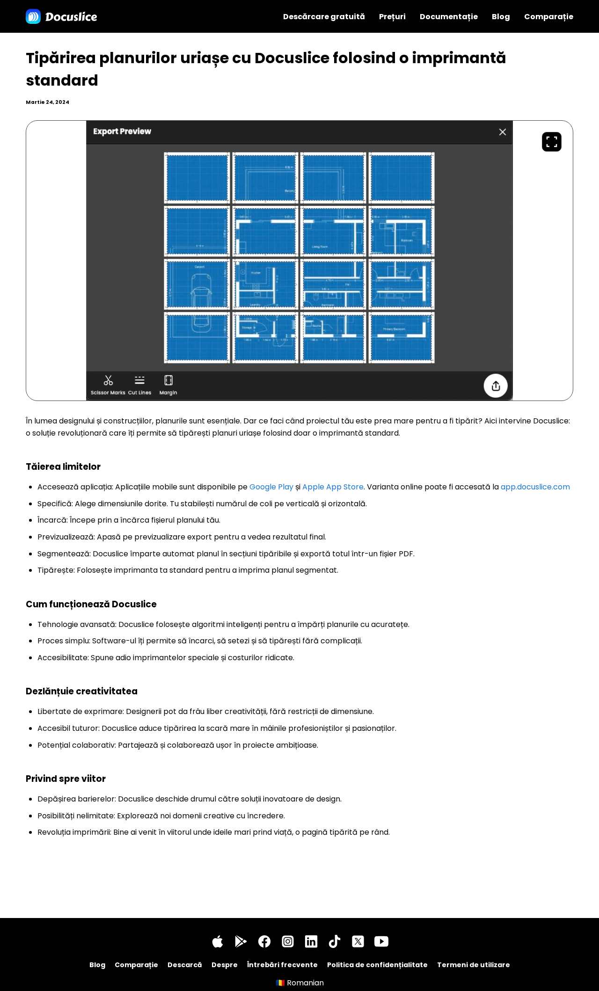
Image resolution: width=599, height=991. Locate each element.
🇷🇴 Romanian (300, 982)
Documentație (449, 16)
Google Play (271, 486)
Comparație (548, 16)
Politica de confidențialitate (377, 964)
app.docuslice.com (535, 486)
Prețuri (392, 16)
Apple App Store (333, 486)
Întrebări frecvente (282, 964)
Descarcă (185, 964)
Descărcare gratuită (324, 16)
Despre (225, 964)
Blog (501, 16)
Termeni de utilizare (473, 964)
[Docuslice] (61, 16)
